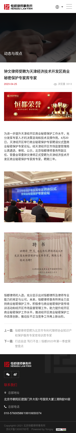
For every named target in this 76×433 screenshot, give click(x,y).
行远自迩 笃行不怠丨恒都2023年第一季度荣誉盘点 (43, 343)
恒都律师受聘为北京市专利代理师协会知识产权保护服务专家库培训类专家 (43, 332)
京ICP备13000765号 (17, 429)
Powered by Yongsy (42, 429)
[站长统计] (60, 429)
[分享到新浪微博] (15, 374)
